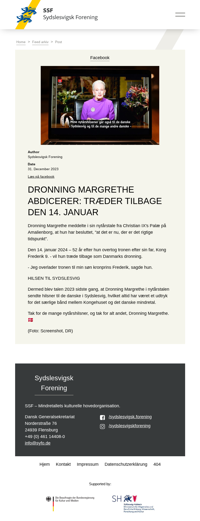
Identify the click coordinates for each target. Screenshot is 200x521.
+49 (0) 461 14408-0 (45, 436)
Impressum (88, 464)
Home (21, 42)
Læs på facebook (41, 176)
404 (157, 464)
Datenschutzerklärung (126, 464)
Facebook (100, 57)
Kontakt (63, 464)
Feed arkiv (40, 42)
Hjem (45, 464)
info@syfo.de (37, 443)
